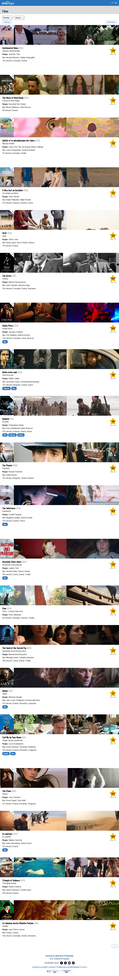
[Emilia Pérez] (59, 312)
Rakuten (6, 388)
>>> (114, 946)
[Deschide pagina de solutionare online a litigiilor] (66, 971)
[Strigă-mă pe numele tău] (59, 724)
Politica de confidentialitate (68, 967)
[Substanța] (59, 495)
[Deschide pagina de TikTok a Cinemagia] (73, 962)
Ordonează (111, 22)
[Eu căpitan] (59, 821)
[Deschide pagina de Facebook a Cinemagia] (61, 962)
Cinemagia (8, 3)
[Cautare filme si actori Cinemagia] (116, 3)
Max (5, 341)
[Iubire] (59, 678)
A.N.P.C (84, 967)
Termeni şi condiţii (39, 967)
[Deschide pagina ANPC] (53, 971)
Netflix (20, 435)
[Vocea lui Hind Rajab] (59, 85)
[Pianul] (59, 778)
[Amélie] (59, 910)
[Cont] (112, 3)
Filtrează (7, 22)
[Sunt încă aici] (59, 359)
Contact (51, 967)
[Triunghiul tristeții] (59, 867)
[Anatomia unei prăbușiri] (59, 549)
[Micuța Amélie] (59, 127)
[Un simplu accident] (59, 177)
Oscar (18, 18)
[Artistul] (59, 263)
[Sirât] (59, 220)
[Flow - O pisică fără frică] (59, 595)
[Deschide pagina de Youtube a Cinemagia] (69, 962)
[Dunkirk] (59, 406)
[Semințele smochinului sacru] (59, 635)
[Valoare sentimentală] (59, 35)
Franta (6, 18)
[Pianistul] (59, 452)
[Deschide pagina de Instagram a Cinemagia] (65, 962)
